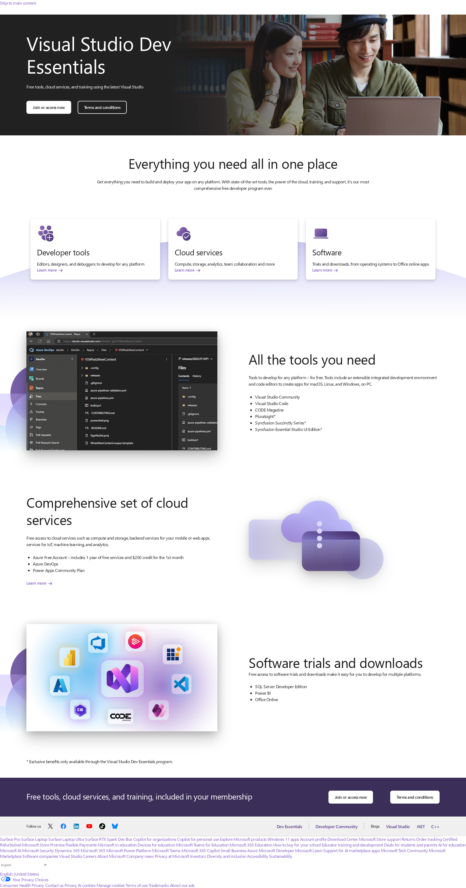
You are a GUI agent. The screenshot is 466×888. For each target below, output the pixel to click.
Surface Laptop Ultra (66, 839)
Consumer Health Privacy (22, 885)
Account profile (313, 839)
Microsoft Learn (309, 850)
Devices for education (156, 845)
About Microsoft (111, 856)
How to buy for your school (297, 845)
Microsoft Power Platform (128, 850)
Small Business (233, 850)
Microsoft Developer (276, 850)
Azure (252, 850)
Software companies (40, 856)
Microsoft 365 (93, 850)
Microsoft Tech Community (404, 850)
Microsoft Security (38, 850)
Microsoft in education (117, 845)
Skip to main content (18, 3)
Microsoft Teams (166, 850)
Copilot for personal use (198, 839)
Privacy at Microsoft (172, 856)
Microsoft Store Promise (43, 845)
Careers (89, 856)
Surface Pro (10, 839)
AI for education (452, 845)
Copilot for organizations (154, 839)
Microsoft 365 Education (250, 845)
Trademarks (159, 885)
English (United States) (19, 874)
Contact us (54, 885)
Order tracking (428, 839)
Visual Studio (398, 826)
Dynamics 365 (67, 850)
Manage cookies (111, 885)
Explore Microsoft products (243, 839)
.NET (420, 826)
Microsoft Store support (379, 839)
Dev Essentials (289, 826)
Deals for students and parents (410, 845)
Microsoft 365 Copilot (200, 850)
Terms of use (137, 885)
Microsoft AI (10, 850)
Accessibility (257, 856)
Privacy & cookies (79, 885)
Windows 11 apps (283, 839)
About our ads (182, 885)
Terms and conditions (102, 107)
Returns (408, 839)
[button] (121, 390)
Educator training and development (352, 845)
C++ (435, 826)
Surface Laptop (34, 839)
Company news (140, 856)
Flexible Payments (81, 845)
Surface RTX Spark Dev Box (108, 839)
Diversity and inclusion (226, 856)
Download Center (342, 839)
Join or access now (48, 107)
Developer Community (336, 826)
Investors (198, 856)
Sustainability (280, 856)
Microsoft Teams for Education (202, 845)
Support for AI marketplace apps (351, 850)
